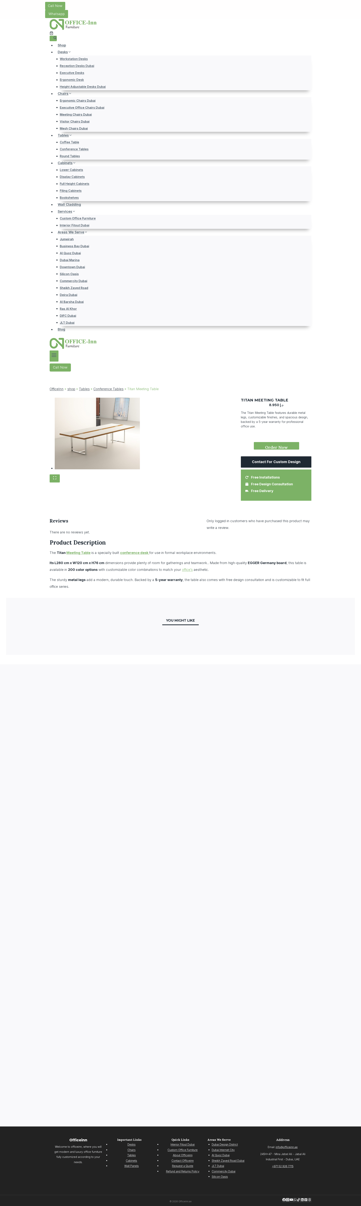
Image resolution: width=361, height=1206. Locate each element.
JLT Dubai (67, 322)
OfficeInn (57, 389)
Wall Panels (131, 1166)
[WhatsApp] (295, 1200)
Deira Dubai (68, 295)
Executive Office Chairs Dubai (82, 107)
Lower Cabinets (71, 170)
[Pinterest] (306, 1200)
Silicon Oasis (69, 274)
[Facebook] (284, 1200)
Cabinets (131, 1160)
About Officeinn (183, 1155)
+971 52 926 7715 (283, 1166)
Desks (131, 1144)
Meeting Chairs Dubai (76, 114)
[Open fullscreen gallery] (55, 478)
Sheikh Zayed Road (74, 288)
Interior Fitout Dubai (74, 225)
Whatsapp (57, 14)
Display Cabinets (72, 177)
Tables (84, 389)
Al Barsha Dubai (72, 301)
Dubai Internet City (223, 1150)
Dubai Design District (225, 1144)
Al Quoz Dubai (70, 253)
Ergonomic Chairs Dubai (78, 100)
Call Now (55, 6)
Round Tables (70, 156)
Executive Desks (72, 73)
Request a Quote (182, 1166)
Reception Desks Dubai (77, 66)
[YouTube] (291, 1200)
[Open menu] (54, 356)
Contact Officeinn (182, 1160)
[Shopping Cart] (51, 33)
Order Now (276, 447)
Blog (61, 329)
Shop (62, 45)
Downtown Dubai (72, 267)
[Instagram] (287, 1200)
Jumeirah (67, 239)
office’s (187, 570)
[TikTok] (298, 1200)
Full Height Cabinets (74, 184)
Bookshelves (69, 197)
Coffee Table (69, 142)
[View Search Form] (53, 38)
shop (71, 389)
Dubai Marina (70, 260)
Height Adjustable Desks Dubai (83, 87)
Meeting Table (78, 553)
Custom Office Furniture (78, 218)
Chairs (131, 1150)
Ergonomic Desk (72, 80)
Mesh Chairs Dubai (74, 128)
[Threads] (309, 1200)
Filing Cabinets (71, 191)
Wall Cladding (69, 204)
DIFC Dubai (68, 315)
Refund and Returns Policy (182, 1171)
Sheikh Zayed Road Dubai (228, 1160)
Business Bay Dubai (74, 246)
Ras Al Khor (68, 308)
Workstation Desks (74, 59)
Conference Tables (74, 149)
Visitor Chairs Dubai (74, 121)
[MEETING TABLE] (97, 433)
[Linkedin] (302, 1200)
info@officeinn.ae (287, 1147)
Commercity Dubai (73, 281)
